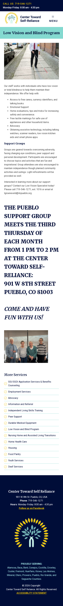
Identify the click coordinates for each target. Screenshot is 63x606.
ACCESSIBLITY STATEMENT (32, 593)
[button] (53, 19)
